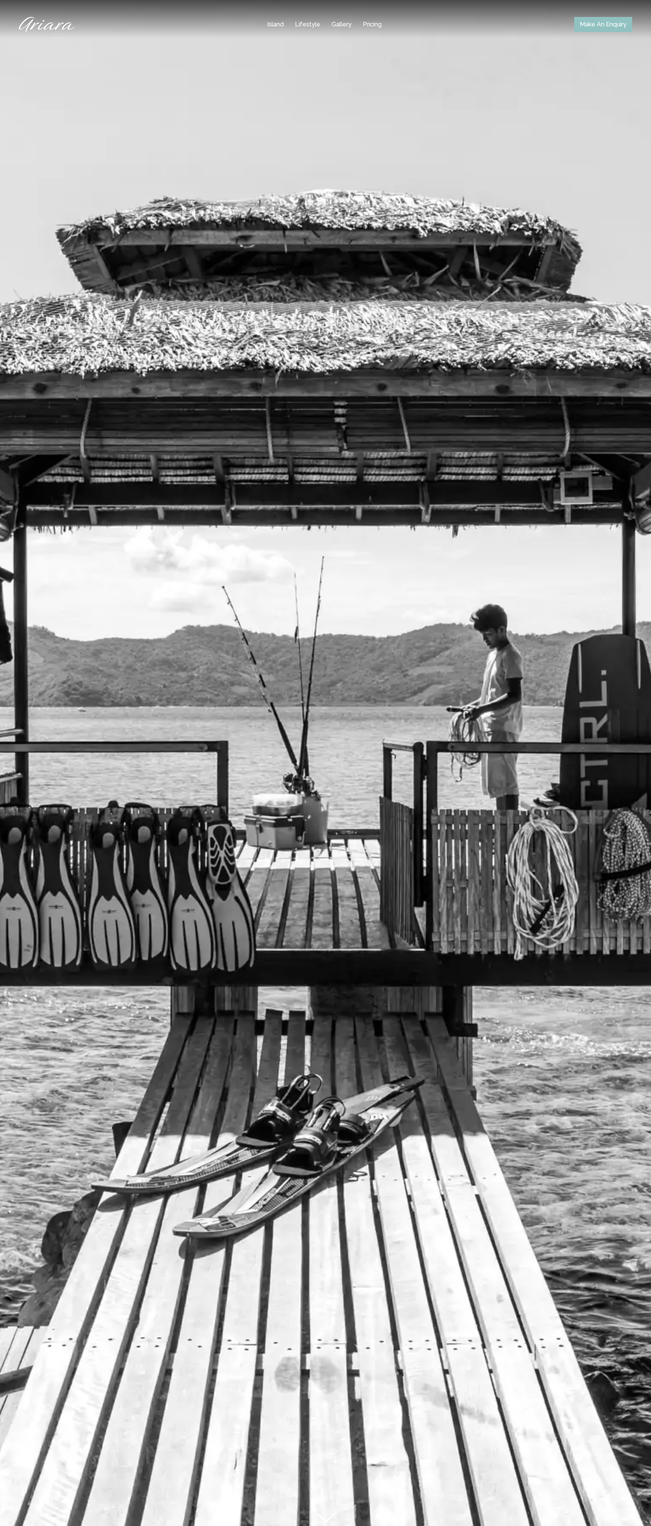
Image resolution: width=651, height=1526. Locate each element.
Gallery (341, 24)
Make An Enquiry (603, 24)
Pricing (372, 24)
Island (275, 24)
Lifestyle (307, 24)
